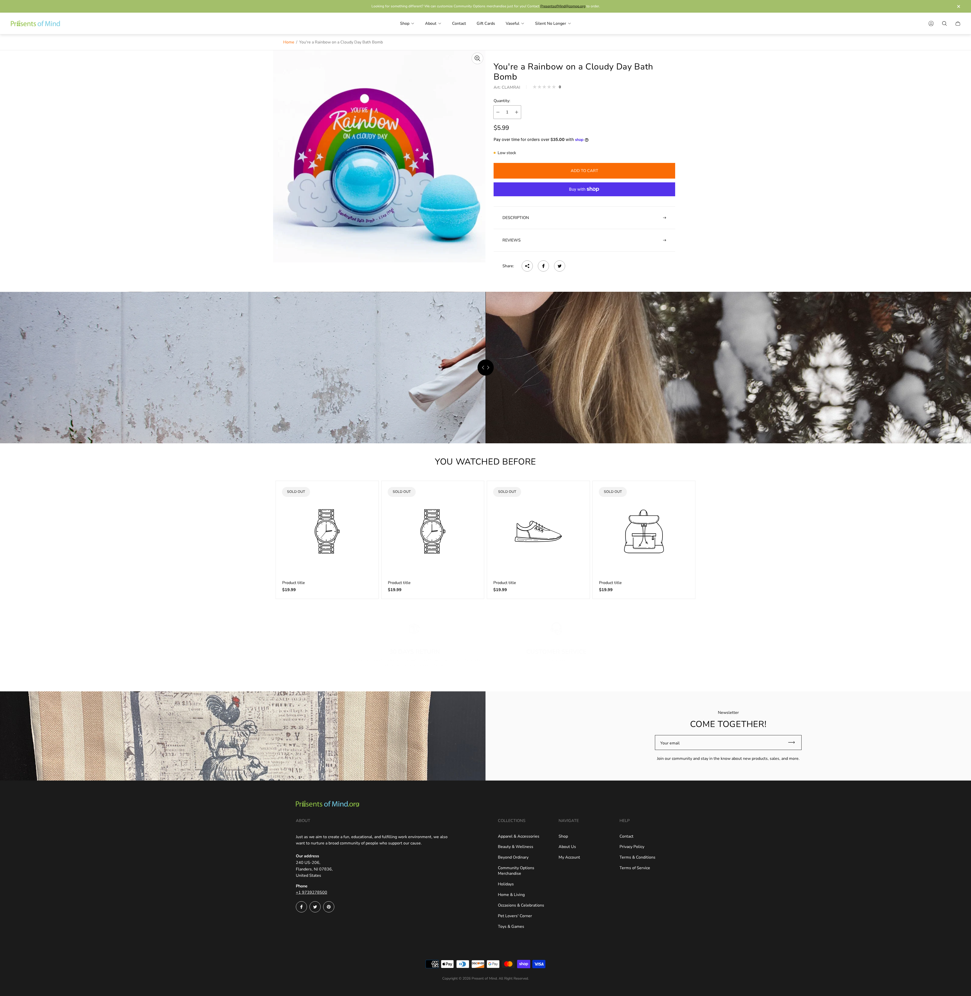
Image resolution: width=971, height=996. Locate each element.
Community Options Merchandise (516, 870)
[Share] (527, 266)
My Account (569, 857)
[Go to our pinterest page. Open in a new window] (328, 906)
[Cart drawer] (957, 23)
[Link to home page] (327, 804)
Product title (293, 582)
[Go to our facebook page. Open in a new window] (301, 906)
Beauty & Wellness (515, 846)
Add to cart (584, 171)
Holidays (506, 884)
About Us (567, 846)
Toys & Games (511, 926)
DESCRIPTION (515, 218)
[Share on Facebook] (543, 266)
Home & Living (511, 894)
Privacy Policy (632, 846)
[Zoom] (477, 58)
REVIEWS (511, 240)
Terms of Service (635, 868)
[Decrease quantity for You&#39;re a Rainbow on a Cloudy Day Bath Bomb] (498, 112)
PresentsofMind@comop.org (562, 6)
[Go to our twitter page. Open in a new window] (315, 906)
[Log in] (931, 23)
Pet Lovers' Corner (515, 916)
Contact (626, 836)
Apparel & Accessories (518, 836)
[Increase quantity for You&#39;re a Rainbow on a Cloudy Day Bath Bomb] (516, 112)
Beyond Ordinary (513, 857)
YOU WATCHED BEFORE (485, 462)
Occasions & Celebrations (521, 905)
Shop (563, 836)
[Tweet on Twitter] (559, 266)
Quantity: (502, 101)
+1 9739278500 (311, 892)
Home (288, 42)
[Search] (944, 23)
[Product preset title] (327, 531)
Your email (670, 743)
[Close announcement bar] (958, 6)
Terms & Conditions (637, 857)
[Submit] (793, 742)
